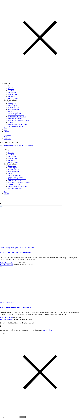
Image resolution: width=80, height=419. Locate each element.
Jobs (5, 190)
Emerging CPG (13, 168)
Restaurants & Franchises (17, 179)
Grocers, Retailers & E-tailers (18, 186)
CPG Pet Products (14, 184)
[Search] (1, 205)
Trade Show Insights (26, 248)
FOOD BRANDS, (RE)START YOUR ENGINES (15, 252)
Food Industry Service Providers (19, 182)
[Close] (40, 80)
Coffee (10, 173)
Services (11, 153)
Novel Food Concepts (15, 188)
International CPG (14, 171)
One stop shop (13, 156)
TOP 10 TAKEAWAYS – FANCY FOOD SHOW (15, 307)
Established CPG (13, 169)
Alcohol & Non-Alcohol (16, 177)
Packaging (15, 248)
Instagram (7, 139)
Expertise (11, 155)
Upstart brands (13, 162)
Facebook (7, 135)
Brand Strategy (5, 248)
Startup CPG (12, 166)
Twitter (6, 137)
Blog (5, 192)
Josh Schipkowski (6, 263)
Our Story (11, 151)
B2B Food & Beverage (15, 181)
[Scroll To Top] (0, 326)
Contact (6, 194)
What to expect (13, 158)
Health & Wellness (14, 175)
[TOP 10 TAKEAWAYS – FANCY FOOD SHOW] (31, 299)
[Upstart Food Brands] (16, 146)
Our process (12, 160)
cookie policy (47, 330)
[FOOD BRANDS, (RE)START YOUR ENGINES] (31, 244)
